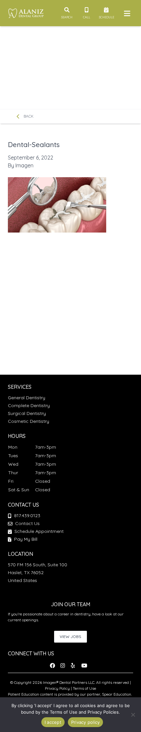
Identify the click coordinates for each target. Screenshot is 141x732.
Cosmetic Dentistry (28, 421)
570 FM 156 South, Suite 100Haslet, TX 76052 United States (37, 572)
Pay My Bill (25, 539)
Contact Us (27, 523)
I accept (53, 722)
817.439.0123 (27, 515)
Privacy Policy (57, 688)
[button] (54, 665)
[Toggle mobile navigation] (126, 13)
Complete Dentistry (29, 405)
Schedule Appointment (38, 531)
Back (28, 116)
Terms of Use (84, 688)
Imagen (24, 165)
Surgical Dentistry (27, 413)
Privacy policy (85, 722)
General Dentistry (26, 398)
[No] (133, 714)
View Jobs (70, 636)
